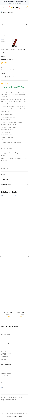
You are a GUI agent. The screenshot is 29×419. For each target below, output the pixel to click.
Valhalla (23, 49)
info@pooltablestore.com (17, 1)
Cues (18, 49)
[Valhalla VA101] (7, 253)
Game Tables (4, 354)
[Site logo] (15, 7)
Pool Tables (4, 351)
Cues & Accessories (10, 49)
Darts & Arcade (5, 358)
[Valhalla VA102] (21, 253)
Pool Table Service (5, 334)
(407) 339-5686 (6, 1)
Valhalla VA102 (21, 312)
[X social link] (7, 77)
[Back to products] (4, 53)
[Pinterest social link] (9, 77)
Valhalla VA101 (8, 312)
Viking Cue (3, 56)
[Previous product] (2, 53)
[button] (2, 24)
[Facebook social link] (5, 77)
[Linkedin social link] (11, 77)
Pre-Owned (4, 359)
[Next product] (6, 53)
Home (2, 49)
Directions (3, 383)
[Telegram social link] (13, 77)
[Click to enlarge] (4, 35)
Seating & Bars (4, 356)
